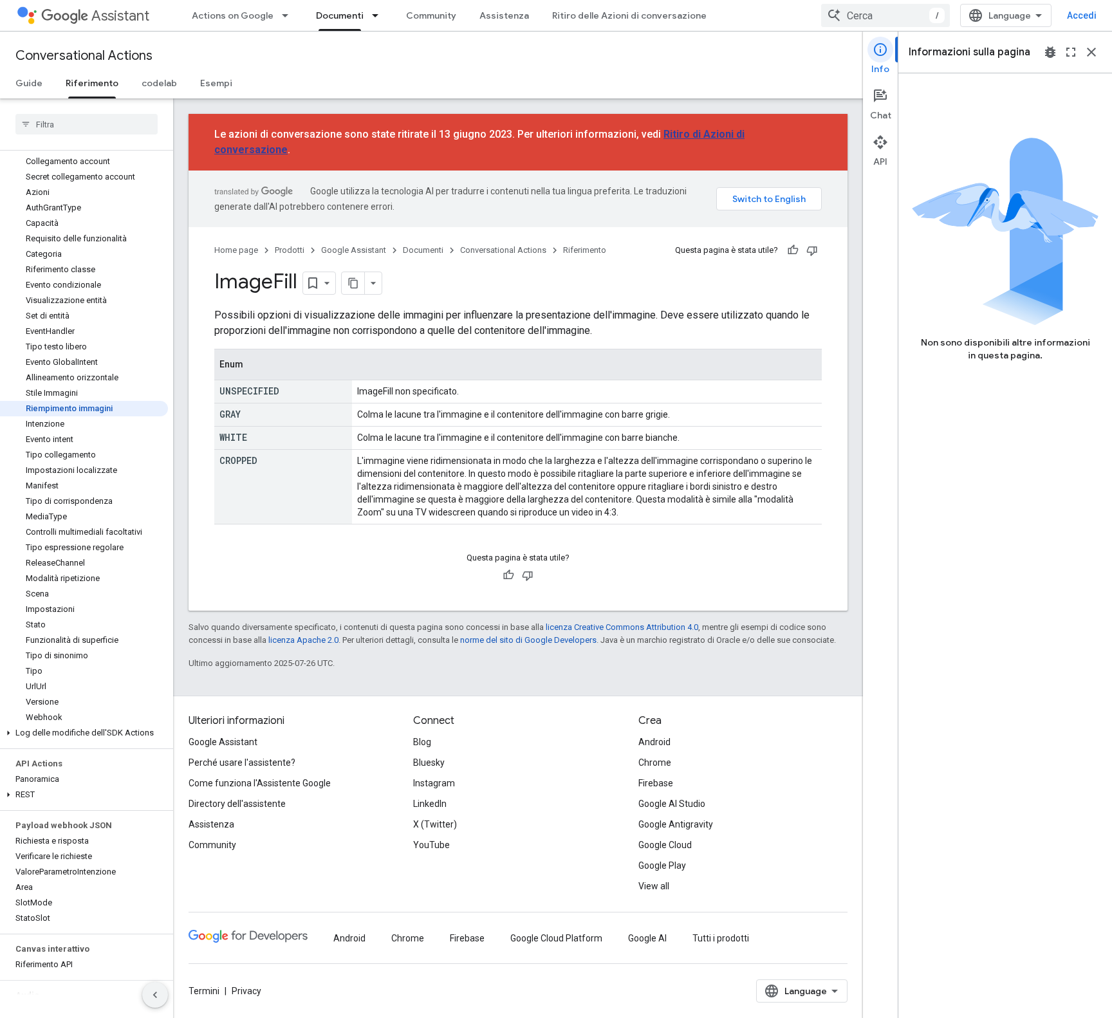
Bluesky (429, 762)
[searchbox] (86, 124)
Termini (204, 991)
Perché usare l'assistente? (242, 762)
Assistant (120, 15)
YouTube (431, 845)
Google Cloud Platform (556, 938)
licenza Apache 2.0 (303, 640)
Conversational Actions (84, 56)
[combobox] (885, 15)
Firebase (655, 783)
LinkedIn (430, 804)
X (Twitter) (435, 824)
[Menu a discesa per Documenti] (379, 15)
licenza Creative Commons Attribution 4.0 (622, 627)
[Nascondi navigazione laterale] (155, 995)
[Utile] (792, 250)
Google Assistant (353, 250)
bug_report (1050, 52)
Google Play (662, 865)
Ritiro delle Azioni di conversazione (629, 15)
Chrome (654, 762)
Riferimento (92, 83)
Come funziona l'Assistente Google (260, 783)
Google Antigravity (675, 824)
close (1091, 52)
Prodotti (289, 250)
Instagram (434, 783)
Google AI (647, 938)
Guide (28, 83)
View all (653, 886)
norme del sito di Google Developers (528, 640)
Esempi (216, 83)
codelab (159, 83)
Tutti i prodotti (720, 938)
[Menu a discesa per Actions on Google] (288, 15)
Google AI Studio (671, 804)
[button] (84, 733)
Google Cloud (665, 845)
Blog (422, 742)
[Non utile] (812, 250)
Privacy (246, 991)
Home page (236, 250)
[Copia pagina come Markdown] (353, 283)
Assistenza (504, 15)
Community (431, 15)
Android (654, 742)
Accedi (1082, 15)
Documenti (340, 15)
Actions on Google (232, 15)
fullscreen (1071, 52)
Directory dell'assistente (237, 804)
